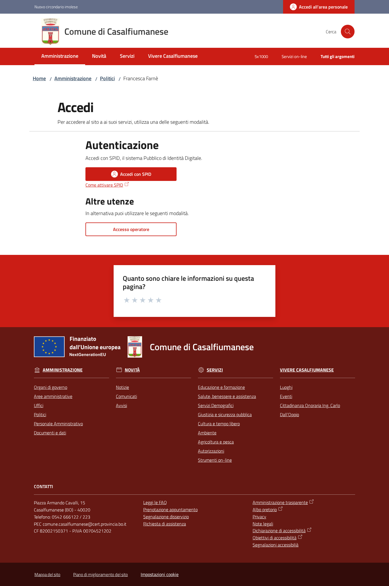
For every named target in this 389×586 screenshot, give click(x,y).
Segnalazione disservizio (166, 516)
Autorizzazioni (211, 450)
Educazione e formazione (221, 387)
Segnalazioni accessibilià (275, 544)
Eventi (286, 396)
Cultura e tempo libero (219, 423)
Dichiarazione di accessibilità (279, 530)
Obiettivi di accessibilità (274, 537)
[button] (348, 31)
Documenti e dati (50, 432)
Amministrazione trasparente (280, 502)
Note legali (263, 523)
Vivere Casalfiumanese (307, 370)
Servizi (215, 370)
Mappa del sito (47, 574)
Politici (107, 78)
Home (39, 78)
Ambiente (207, 432)
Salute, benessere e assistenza (227, 396)
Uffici (38, 405)
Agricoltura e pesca (216, 441)
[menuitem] (59, 56)
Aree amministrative (53, 396)
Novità (132, 370)
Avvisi (121, 405)
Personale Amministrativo (58, 423)
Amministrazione (72, 78)
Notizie (122, 387)
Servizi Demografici (216, 405)
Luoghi (286, 387)
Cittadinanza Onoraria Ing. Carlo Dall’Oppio (310, 410)
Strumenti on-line (215, 460)
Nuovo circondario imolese (56, 7)
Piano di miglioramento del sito (100, 574)
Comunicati (126, 396)
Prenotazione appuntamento (170, 509)
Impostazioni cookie (160, 574)
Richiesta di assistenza (164, 523)
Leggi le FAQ (155, 502)
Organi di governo (50, 387)
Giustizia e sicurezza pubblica (225, 414)
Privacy (259, 516)
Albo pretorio (265, 509)
